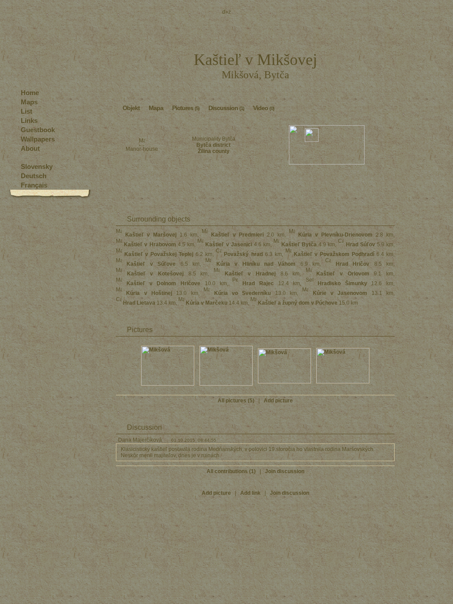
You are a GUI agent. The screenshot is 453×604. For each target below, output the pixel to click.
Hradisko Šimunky (342, 283)
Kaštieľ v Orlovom (342, 274)
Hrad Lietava (139, 303)
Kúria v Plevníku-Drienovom (335, 235)
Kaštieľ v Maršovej (151, 235)
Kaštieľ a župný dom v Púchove (298, 303)
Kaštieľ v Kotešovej (155, 274)
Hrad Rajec (258, 283)
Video (263, 107)
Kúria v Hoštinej (149, 293)
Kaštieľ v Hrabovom (150, 244)
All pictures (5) (236, 401)
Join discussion (284, 471)
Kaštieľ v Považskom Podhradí (334, 254)
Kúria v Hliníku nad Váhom (256, 264)
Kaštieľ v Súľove (151, 264)
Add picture (278, 401)
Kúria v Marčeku (206, 303)
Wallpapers (38, 139)
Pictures (186, 107)
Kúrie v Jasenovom (340, 293)
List (26, 111)
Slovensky (37, 166)
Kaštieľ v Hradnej (250, 274)
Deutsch (33, 176)
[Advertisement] (255, 186)
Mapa (156, 107)
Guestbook (38, 130)
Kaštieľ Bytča (299, 244)
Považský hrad (243, 254)
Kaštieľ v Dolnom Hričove (163, 283)
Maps (29, 102)
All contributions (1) (231, 471)
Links (29, 120)
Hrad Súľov (360, 244)
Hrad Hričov (352, 264)
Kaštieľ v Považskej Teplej (158, 254)
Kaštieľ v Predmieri (237, 235)
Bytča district (213, 145)
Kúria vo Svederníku (242, 293)
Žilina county (214, 151)
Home (30, 92)
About (30, 148)
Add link (250, 493)
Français (34, 185)
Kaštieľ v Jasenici (228, 244)
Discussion (226, 107)
